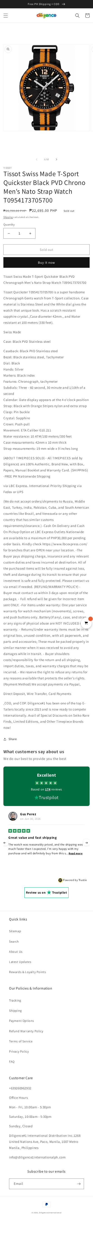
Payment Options (21, 1021)
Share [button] (13, 739)
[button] (6, 16)
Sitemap (15, 931)
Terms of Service (21, 1041)
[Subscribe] (79, 1184)
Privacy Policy (19, 1051)
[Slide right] (56, 159)
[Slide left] (37, 159)
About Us (16, 952)
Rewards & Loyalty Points (27, 972)
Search (14, 941)
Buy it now (46, 262)
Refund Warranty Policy (26, 1031)
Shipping (8, 217)
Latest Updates (20, 962)
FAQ (12, 1062)
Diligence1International (50, 1212)
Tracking (15, 1000)
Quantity (9, 224)
